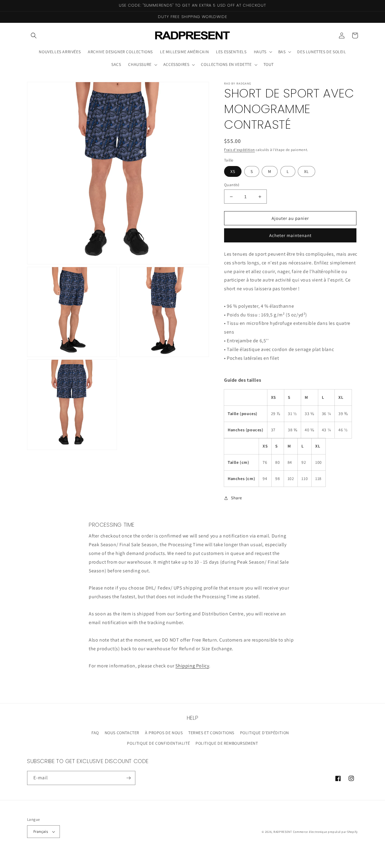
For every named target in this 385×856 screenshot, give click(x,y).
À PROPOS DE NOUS (164, 732)
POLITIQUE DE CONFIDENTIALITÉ (158, 743)
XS (232, 171)
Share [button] (236, 497)
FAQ (95, 732)
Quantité (231, 184)
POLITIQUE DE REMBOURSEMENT (227, 743)
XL (306, 171)
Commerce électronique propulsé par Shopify (325, 832)
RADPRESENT (282, 832)
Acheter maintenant (290, 235)
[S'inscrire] (128, 778)
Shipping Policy (192, 666)
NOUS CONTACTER (122, 732)
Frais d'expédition (239, 149)
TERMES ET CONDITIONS (211, 732)
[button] (33, 35)
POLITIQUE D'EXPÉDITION (264, 732)
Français (40, 831)
